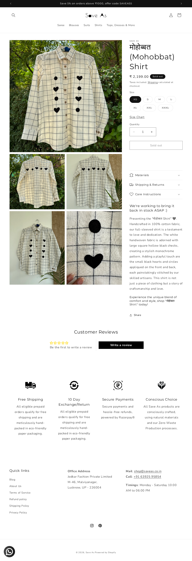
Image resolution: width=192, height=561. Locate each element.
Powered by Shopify (105, 552)
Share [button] (137, 315)
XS (137, 100)
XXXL (167, 108)
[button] (13, 15)
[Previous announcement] (11, 3)
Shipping (153, 82)
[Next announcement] (181, 3)
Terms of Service (20, 492)
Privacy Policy (18, 512)
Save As (90, 552)
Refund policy (18, 499)
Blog (12, 479)
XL (137, 108)
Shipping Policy (19, 506)
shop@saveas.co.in (147, 471)
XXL (151, 108)
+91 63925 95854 (147, 477)
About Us (15, 486)
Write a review (121, 345)
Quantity (135, 124)
